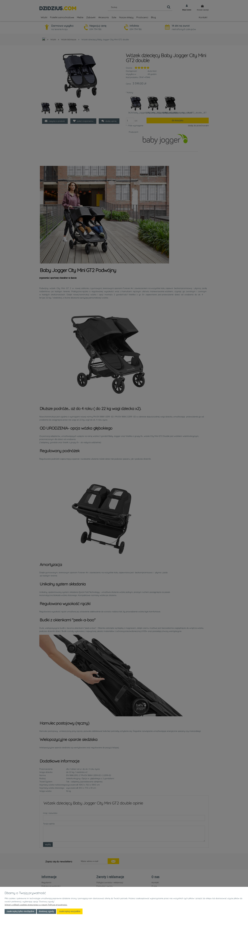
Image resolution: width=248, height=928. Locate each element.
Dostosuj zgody (46, 911)
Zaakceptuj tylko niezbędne (20, 911)
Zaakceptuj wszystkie (69, 911)
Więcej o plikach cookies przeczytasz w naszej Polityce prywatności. (36, 904)
